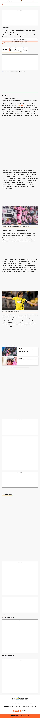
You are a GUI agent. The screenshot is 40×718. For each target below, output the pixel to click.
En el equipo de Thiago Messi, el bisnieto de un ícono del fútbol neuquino (27, 360)
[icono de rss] (37, 4)
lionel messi (4, 617)
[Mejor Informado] (20, 4)
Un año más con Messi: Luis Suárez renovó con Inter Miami (26, 350)
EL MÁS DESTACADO (5, 27)
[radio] (18, 1)
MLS (13, 617)
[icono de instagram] (35, 4)
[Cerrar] (37, 41)
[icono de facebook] (30, 4)
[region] (20, 17)
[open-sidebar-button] (2, 4)
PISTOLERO (20, 348)
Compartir (5, 49)
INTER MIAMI (20, 358)
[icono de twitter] (33, 4)
